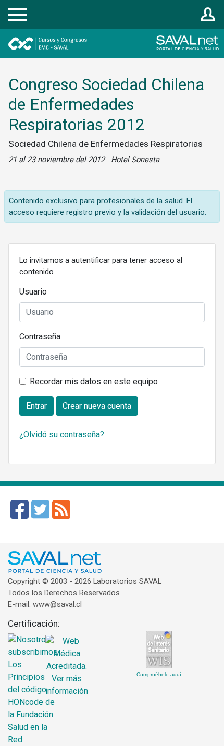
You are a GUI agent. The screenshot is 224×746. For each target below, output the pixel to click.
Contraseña (39, 336)
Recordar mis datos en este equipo (94, 381)
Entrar (208, 15)
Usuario (33, 292)
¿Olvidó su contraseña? (61, 434)
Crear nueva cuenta (97, 406)
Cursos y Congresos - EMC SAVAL (77, 43)
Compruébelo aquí (158, 674)
